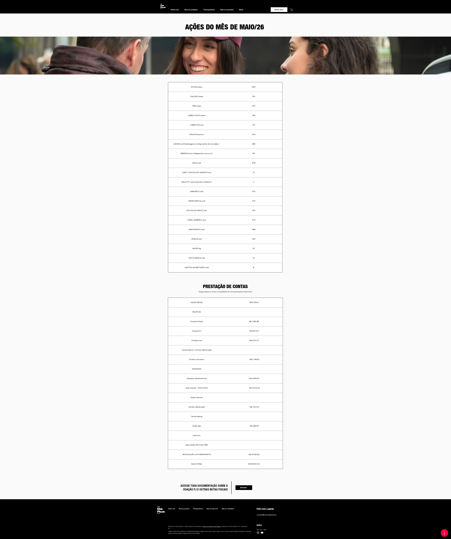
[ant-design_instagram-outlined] (258, 532)
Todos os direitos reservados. (211, 526)
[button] (292, 9)
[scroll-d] (444, 533)
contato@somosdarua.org (266, 515)
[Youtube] (262, 532)
